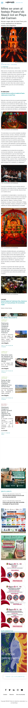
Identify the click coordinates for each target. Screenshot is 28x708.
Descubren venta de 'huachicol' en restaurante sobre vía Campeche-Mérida (7, 358)
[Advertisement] (14, 453)
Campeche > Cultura (5, 321)
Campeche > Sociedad (5, 352)
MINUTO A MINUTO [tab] (6, 491)
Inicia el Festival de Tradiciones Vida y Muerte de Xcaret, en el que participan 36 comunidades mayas (14, 303)
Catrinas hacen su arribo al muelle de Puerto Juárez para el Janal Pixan (12, 94)
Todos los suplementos (15, 639)
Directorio (12, 656)
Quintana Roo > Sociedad (9, 64)
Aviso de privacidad (20, 656)
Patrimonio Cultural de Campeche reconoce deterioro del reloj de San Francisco (5, 328)
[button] (3, 634)
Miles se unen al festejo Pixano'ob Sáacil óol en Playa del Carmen (13, 13)
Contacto (5, 656)
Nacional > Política (4, 405)
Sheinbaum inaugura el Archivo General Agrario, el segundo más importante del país (6, 412)
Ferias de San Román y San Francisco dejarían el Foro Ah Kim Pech (6, 383)
